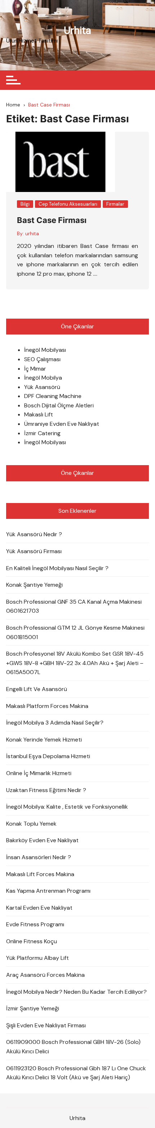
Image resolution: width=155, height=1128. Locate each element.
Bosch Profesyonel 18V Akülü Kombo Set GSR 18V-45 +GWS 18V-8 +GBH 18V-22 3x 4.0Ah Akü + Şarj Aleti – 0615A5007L (74, 663)
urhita (32, 233)
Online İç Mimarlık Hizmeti (38, 773)
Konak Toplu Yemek (31, 823)
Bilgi (25, 204)
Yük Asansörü (42, 387)
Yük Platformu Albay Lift (37, 958)
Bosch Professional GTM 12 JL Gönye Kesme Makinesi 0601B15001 (75, 632)
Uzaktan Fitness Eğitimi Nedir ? (46, 790)
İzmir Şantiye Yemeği (32, 1008)
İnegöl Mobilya (43, 377)
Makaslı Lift (38, 414)
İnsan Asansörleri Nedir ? (38, 857)
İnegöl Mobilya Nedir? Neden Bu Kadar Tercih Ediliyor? (76, 992)
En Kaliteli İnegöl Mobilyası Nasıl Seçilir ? (57, 568)
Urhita (77, 30)
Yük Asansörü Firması (34, 551)
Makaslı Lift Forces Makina (40, 874)
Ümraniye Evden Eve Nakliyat (61, 424)
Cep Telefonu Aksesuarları (68, 204)
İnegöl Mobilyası (45, 350)
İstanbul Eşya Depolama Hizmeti (48, 756)
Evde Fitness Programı (35, 924)
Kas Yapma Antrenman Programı (48, 891)
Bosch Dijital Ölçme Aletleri (59, 405)
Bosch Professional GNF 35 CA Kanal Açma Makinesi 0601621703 (74, 606)
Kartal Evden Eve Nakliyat (39, 907)
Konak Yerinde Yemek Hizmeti (44, 739)
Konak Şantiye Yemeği (34, 585)
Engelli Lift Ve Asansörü (36, 689)
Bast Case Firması (52, 220)
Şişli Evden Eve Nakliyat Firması (46, 1025)
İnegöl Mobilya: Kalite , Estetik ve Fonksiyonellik (67, 806)
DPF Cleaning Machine (52, 396)
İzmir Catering (42, 433)
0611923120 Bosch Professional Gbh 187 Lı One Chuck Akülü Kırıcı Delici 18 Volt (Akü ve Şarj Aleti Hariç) (76, 1072)
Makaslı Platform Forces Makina (47, 706)
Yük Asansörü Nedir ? (34, 534)
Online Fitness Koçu (31, 941)
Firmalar (115, 204)
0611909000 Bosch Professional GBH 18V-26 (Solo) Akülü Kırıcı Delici (73, 1046)
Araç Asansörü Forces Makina (45, 975)
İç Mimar (35, 368)
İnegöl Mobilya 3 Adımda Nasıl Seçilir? (54, 722)
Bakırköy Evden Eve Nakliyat (42, 840)
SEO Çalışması (42, 359)
